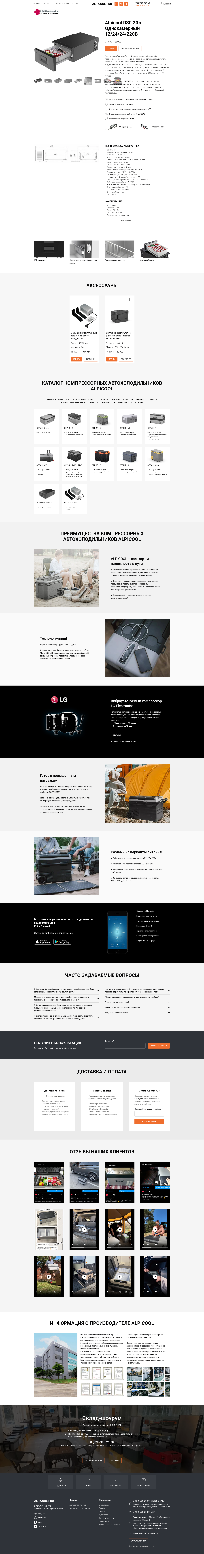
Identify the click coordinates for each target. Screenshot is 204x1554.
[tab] (55, 400)
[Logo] (102, 3)
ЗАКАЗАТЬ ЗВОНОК (142, 5)
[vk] (121, 4)
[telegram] (126, 4)
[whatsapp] (116, 4)
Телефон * (109, 1041)
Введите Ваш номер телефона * (148, 1109)
